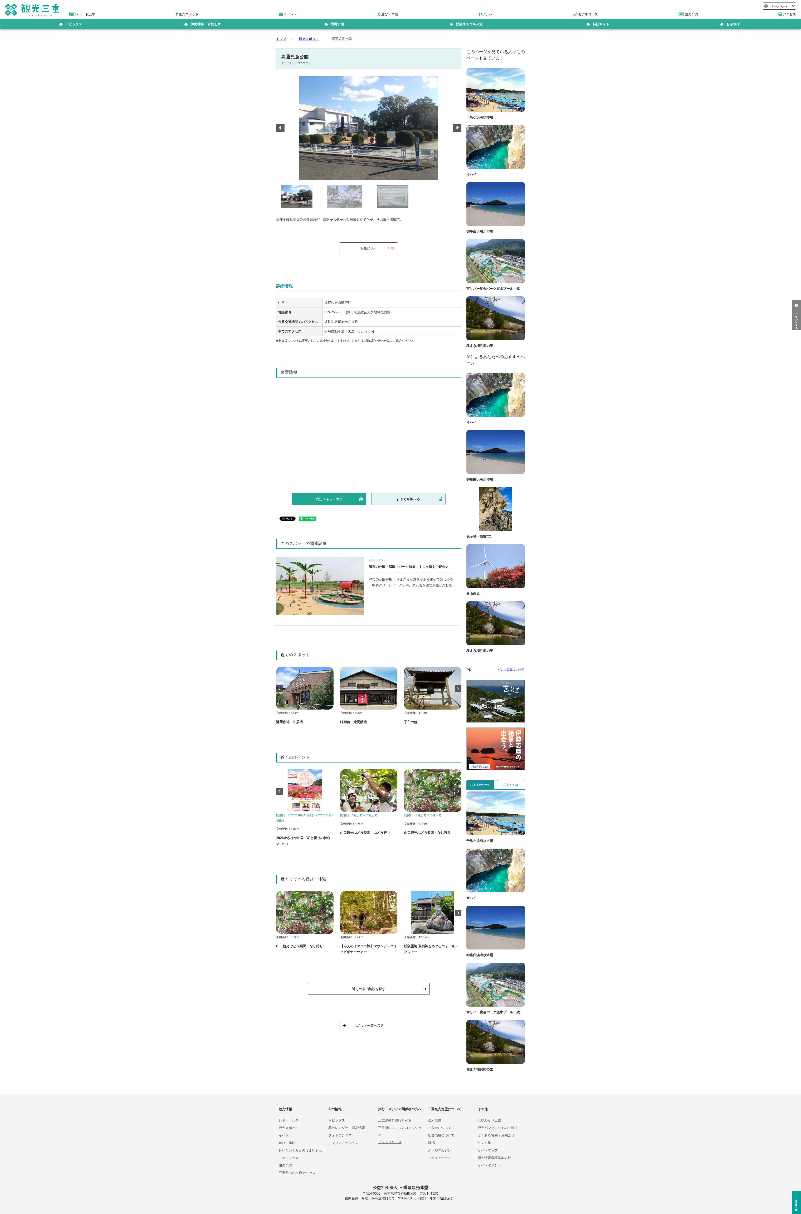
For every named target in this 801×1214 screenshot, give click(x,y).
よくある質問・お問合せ (496, 1135)
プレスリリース (390, 1142)
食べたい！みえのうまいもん (300, 1150)
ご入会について (439, 1128)
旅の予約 (285, 1165)
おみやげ (733, 24)
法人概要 (434, 1120)
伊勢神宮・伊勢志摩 (206, 24)
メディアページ (439, 1158)
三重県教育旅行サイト (395, 1120)
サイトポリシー (489, 1165)
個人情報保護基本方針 (494, 1158)
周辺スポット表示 (329, 499)
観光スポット (309, 38)
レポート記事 (289, 1120)
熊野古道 (337, 24)
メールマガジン (439, 1150)
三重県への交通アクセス (297, 1173)
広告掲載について (441, 1135)
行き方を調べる (408, 499)
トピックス (73, 24)
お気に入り (374, 248)
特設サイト (601, 24)
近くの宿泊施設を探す (368, 989)
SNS (431, 1143)
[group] (305, 697)
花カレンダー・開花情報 (346, 1128)
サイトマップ (488, 1150)
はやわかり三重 (489, 1120)
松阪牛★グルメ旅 (469, 24)
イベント (285, 1135)
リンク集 (484, 1143)
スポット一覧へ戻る (369, 1025)
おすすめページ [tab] (480, 784)
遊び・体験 (287, 1143)
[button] (457, 128)
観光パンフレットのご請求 (498, 1128)
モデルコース (289, 1158)
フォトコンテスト (341, 1135)
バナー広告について (511, 669)
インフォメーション (343, 1143)
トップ (281, 38)
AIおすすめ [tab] (511, 784)
